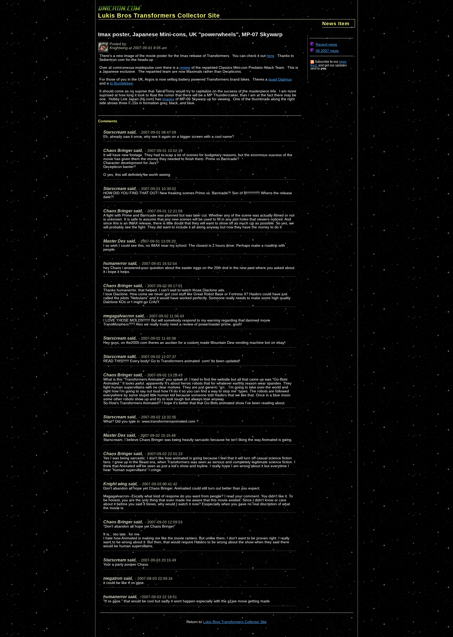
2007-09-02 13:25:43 (164, 375)
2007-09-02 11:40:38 (158, 338)
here (270, 56)
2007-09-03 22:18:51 (159, 597)
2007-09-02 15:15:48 (158, 436)
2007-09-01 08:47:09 (158, 132)
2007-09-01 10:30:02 (158, 189)
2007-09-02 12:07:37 (158, 357)
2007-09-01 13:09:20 (158, 241)
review (185, 68)
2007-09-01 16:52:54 (159, 264)
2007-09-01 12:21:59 (164, 211)
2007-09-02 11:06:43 (166, 316)
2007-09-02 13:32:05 (158, 417)
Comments (107, 121)
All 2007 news (327, 51)
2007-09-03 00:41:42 (159, 484)
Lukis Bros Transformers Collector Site (235, 622)
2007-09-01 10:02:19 (164, 151)
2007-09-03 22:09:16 (154, 579)
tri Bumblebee (121, 83)
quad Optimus (280, 79)
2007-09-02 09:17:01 (164, 286)
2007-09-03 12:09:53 (164, 522)
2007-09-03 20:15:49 (158, 560)
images (168, 99)
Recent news (326, 44)
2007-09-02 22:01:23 (164, 454)
